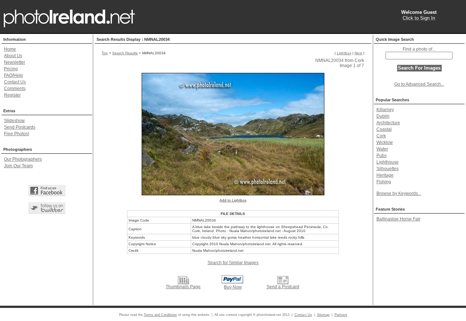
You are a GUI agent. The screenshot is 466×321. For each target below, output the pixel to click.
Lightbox (344, 53)
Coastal (384, 129)
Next (358, 53)
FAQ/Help (13, 75)
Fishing (383, 181)
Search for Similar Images (233, 262)
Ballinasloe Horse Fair (398, 219)
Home (10, 49)
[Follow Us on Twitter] (47, 208)
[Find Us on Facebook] (47, 190)
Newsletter (14, 62)
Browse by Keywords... (398, 193)
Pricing (11, 68)
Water (382, 149)
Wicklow (384, 142)
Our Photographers (23, 159)
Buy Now (233, 287)
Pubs (381, 155)
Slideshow (14, 120)
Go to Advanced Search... (419, 84)
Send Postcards (19, 127)
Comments (14, 88)
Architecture (388, 122)
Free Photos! (16, 133)
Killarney (385, 109)
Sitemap (323, 315)
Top (105, 53)
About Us (13, 55)
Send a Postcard (282, 286)
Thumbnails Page (183, 286)
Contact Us (15, 82)
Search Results (125, 53)
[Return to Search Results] (183, 280)
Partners (341, 315)
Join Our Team (18, 165)
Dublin (383, 116)
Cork (381, 135)
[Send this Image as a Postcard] (283, 280)
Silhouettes (387, 168)
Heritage (385, 175)
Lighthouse (387, 162)
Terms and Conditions (160, 315)
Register (12, 95)
